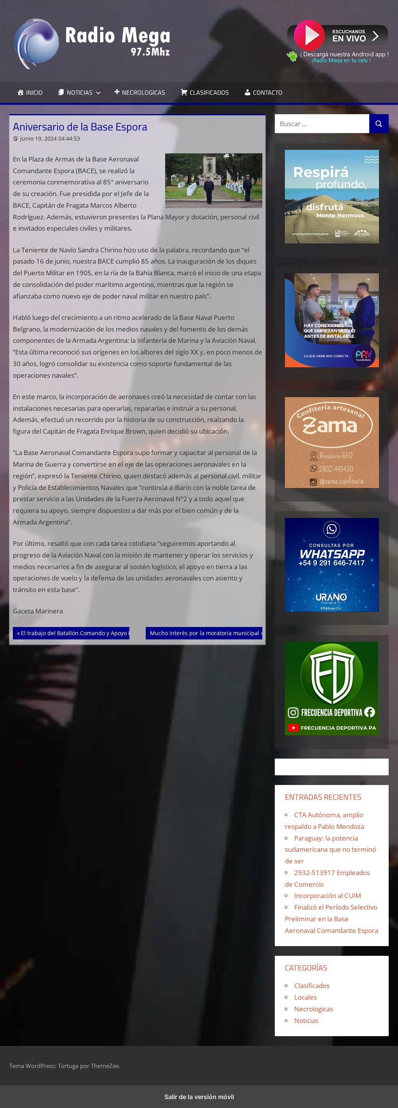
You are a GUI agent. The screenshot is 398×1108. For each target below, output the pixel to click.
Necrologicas (313, 1008)
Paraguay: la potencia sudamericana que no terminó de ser (330, 850)
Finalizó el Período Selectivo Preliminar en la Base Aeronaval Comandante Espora (331, 919)
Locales (305, 997)
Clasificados (312, 985)
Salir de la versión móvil (199, 1097)
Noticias (306, 1020)
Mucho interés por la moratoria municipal (204, 633)
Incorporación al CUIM (327, 895)
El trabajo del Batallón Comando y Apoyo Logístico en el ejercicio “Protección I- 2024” (130, 633)
